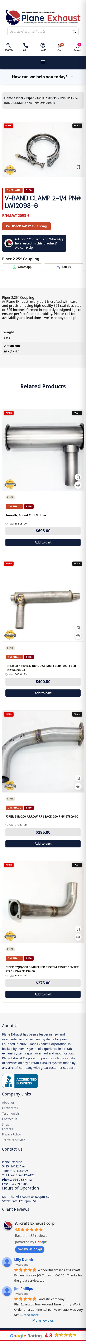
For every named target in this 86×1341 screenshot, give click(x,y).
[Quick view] (78, 485)
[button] (43, 61)
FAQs (43, 50)
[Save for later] (78, 167)
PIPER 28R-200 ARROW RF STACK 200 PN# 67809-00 (41, 816)
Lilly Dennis (24, 1259)
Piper (19, 98)
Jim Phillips (23, 1288)
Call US (26, 50)
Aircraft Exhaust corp (34, 1223)
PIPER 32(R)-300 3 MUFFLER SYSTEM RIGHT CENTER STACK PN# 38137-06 (42, 969)
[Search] (74, 31)
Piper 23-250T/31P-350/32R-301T (49, 98)
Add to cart (43, 542)
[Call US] (25, 45)
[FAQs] (42, 45)
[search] (8, 45)
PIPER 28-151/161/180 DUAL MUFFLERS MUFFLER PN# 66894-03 (40, 668)
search (9, 50)
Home (8, 98)
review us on (28, 1249)
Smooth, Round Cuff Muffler (25, 515)
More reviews (43, 1320)
